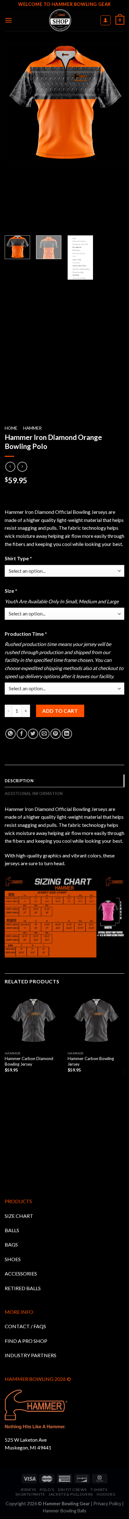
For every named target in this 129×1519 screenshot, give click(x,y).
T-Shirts (98, 1489)
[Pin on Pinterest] (55, 734)
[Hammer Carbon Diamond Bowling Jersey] (33, 1019)
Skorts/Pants (29, 1494)
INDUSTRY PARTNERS (30, 1355)
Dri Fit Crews (72, 1489)
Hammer (32, 428)
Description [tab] (19, 780)
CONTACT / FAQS (25, 1326)
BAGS (11, 1244)
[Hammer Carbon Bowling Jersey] (96, 1019)
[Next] (124, 1084)
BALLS (12, 1230)
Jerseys (28, 1489)
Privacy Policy (107, 1503)
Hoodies (106, 1494)
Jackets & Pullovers (71, 1494)
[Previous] (4, 1084)
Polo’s (47, 1489)
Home (11, 428)
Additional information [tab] (34, 793)
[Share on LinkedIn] (67, 734)
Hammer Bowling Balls (64, 1510)
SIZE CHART (19, 1216)
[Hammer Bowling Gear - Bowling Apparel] (60, 20)
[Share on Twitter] (33, 734)
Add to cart (60, 711)
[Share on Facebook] (22, 734)
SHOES (13, 1259)
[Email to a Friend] (44, 734)
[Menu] (8, 20)
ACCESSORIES (21, 1273)
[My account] (106, 20)
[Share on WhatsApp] (10, 734)
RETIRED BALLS (23, 1288)
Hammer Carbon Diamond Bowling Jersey (29, 1061)
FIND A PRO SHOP (26, 1341)
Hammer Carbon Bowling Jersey (91, 1061)
